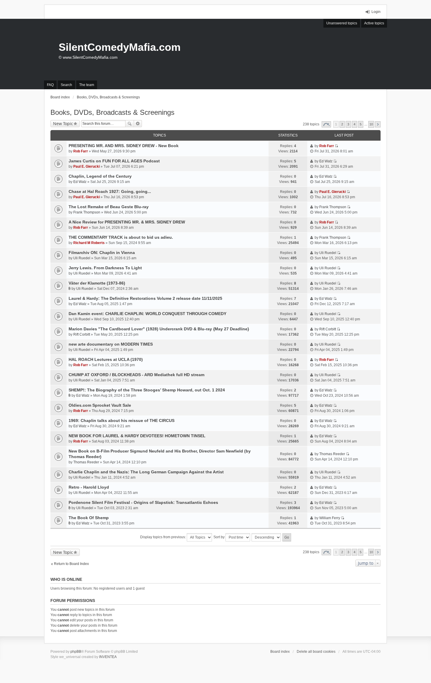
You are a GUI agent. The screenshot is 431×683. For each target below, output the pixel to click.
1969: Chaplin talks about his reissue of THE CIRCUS (121, 420)
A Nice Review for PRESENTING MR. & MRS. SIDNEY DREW (127, 222)
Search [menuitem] (66, 85)
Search (129, 123)
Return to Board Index (71, 564)
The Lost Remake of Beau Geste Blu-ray (109, 206)
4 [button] (354, 124)
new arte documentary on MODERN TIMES (111, 344)
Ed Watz (325, 161)
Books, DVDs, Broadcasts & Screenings (112, 112)
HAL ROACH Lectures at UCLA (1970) (106, 359)
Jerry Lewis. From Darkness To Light (105, 267)
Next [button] (378, 124)
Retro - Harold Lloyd (89, 487)
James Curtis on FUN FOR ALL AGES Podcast (114, 161)
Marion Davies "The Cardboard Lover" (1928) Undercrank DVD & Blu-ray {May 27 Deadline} (159, 329)
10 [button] (371, 124)
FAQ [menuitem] (50, 85)
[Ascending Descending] (266, 537)
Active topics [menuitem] (374, 23)
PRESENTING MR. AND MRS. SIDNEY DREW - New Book (124, 145)
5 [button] (361, 124)
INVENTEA (108, 657)
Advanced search (138, 123)
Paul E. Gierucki (86, 166)
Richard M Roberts (89, 243)
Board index (280, 652)
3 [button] (348, 124)
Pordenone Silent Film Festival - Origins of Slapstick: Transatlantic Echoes (143, 502)
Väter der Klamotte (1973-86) (97, 283)
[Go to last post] (336, 146)
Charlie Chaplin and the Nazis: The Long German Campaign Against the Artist (146, 472)
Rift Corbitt (81, 334)
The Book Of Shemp (89, 517)
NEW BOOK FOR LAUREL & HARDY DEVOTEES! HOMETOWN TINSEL (137, 435)
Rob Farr (80, 151)
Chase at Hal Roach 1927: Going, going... (110, 191)
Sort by (219, 537)
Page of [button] (326, 124)
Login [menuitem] (376, 12)
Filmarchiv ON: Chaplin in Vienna (102, 252)
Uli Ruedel (81, 258)
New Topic (63, 123)
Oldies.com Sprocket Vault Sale (100, 405)
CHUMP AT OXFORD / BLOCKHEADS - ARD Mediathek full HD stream (136, 374)
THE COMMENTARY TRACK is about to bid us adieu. (121, 237)
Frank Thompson (86, 212)
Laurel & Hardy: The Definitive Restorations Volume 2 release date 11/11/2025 (145, 298)
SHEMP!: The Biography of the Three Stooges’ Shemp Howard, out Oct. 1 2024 (147, 390)
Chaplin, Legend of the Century (100, 176)
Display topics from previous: (163, 537)
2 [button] (342, 124)
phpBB (75, 652)
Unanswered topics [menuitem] (341, 23)
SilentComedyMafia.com (120, 47)
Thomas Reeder (86, 462)
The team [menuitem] (86, 85)
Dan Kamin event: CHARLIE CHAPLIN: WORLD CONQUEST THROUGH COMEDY (147, 313)
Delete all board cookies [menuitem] (316, 652)
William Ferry (329, 518)
